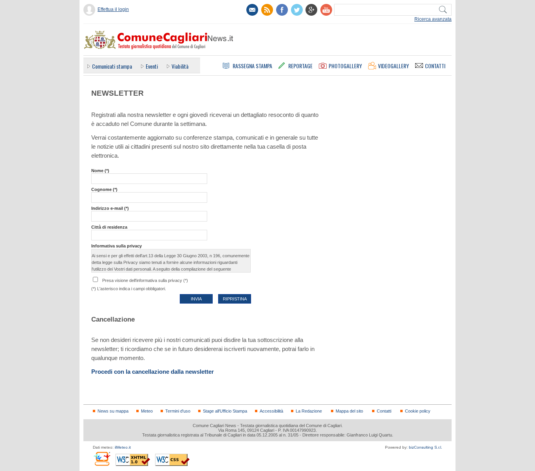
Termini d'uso (177, 411)
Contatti (384, 411)
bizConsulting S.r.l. (425, 447)
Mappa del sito (349, 411)
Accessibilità (271, 411)
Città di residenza (109, 227)
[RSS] (267, 10)
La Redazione (309, 411)
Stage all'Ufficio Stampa (225, 411)
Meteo (147, 411)
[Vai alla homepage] (158, 39)
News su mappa (113, 411)
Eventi (152, 66)
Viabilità (180, 66)
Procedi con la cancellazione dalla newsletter (152, 371)
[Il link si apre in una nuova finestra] (282, 10)
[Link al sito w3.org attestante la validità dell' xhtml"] (133, 460)
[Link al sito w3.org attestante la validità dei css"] (172, 460)
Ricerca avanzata (433, 19)
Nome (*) (100, 170)
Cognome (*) (104, 189)
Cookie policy (417, 411)
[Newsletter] (252, 10)
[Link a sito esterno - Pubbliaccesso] (101, 458)
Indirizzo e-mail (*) (110, 208)
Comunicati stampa (112, 66)
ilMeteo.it (123, 447)
